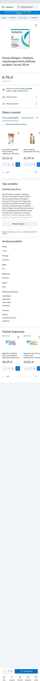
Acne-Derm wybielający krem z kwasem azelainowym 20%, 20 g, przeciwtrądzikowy (10, 152)
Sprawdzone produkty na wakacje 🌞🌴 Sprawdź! (18, 12)
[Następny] (36, 172)
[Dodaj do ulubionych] (36, 25)
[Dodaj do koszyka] (18, 164)
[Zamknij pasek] (37, 12)
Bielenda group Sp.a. (15, 232)
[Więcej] (36, 104)
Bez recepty (23, 18)
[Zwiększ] (11, 671)
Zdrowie (13, 18)
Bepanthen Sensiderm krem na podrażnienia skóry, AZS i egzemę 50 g (10, 355)
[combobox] (26, 7)
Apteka (4, 18)
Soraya (4, 251)
